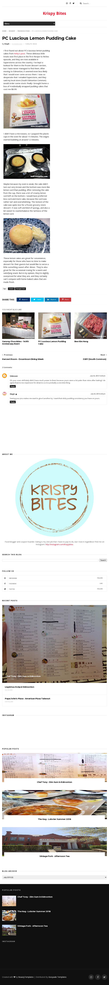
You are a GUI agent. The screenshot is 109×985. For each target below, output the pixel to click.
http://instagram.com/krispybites (59, 544)
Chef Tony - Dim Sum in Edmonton (54, 782)
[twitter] (73, 3)
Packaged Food (24, 31)
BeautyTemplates (26, 977)
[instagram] (67, 3)
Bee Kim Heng (81, 341)
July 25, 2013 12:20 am (97, 376)
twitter (56, 589)
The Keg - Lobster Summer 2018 (54, 819)
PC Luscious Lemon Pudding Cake (52, 342)
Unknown (14, 376)
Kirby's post (19, 53)
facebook (56, 583)
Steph (12, 394)
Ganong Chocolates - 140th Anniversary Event (15, 342)
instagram (56, 578)
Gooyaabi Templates (57, 977)
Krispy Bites (54, 13)
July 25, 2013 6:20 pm (98, 394)
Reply (13, 386)
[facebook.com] (70, 3)
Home (4, 31)
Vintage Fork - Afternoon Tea (54, 856)
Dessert (12, 31)
